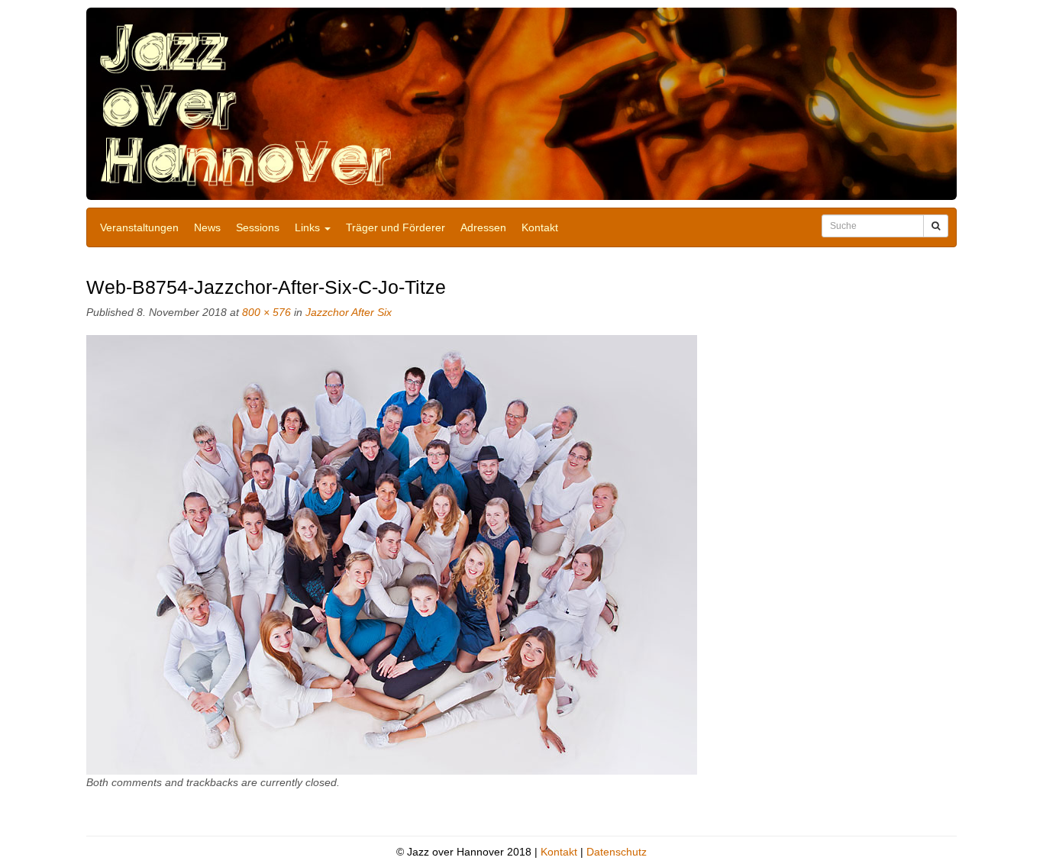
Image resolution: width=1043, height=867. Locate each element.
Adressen (483, 227)
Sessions (257, 227)
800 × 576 (266, 312)
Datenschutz (616, 852)
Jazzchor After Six (348, 312)
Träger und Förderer (395, 227)
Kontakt (540, 227)
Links (309, 227)
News (207, 227)
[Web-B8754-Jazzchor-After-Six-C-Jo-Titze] (391, 554)
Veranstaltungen (139, 227)
